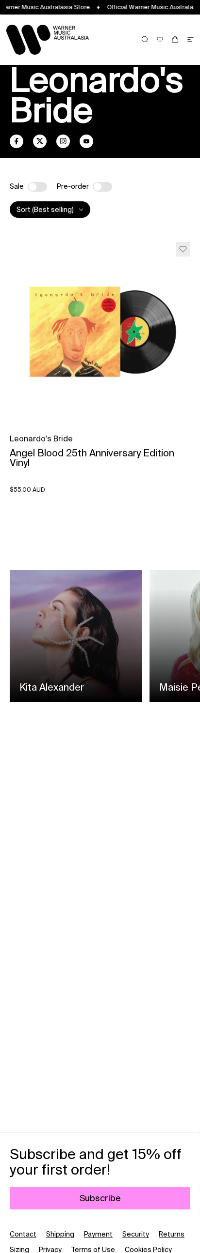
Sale (17, 186)
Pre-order (73, 186)
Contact (23, 1234)
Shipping (60, 1234)
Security (135, 1234)
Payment (98, 1234)
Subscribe (100, 1198)
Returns (171, 1234)
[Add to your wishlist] (183, 249)
